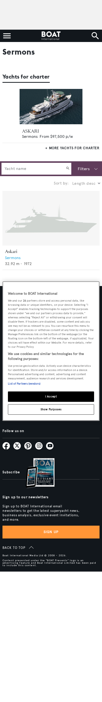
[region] (50, 351)
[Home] (50, 36)
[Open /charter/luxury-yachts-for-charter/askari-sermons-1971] (51, 106)
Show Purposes (51, 409)
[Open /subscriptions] (35, 473)
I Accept (51, 396)
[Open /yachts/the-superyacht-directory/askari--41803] (51, 218)
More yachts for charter (74, 148)
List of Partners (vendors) (24, 383)
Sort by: (61, 183)
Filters (84, 168)
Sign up (51, 532)
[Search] (67, 168)
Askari (11, 251)
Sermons (30, 136)
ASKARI (30, 131)
